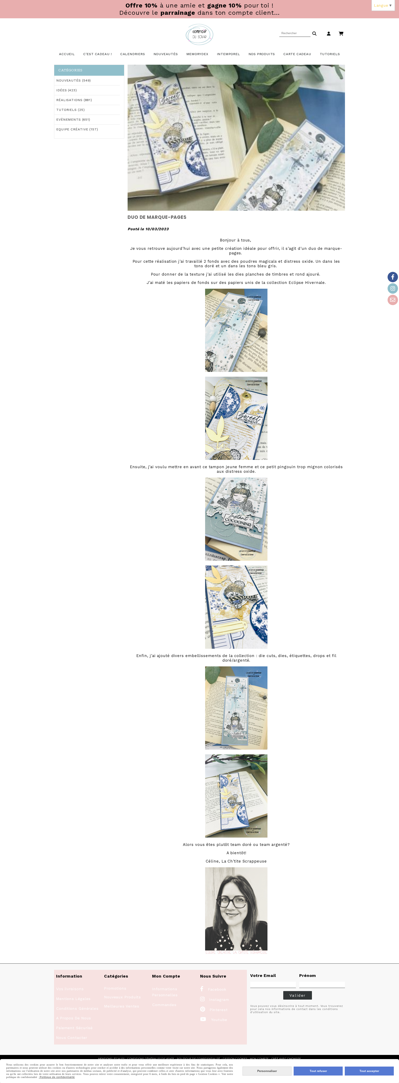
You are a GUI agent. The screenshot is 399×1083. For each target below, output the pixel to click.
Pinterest (214, 1009)
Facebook (213, 989)
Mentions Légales (73, 998)
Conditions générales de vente (150, 1058)
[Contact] (393, 300)
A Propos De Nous (73, 1018)
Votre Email (263, 975)
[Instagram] (393, 288)
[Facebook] (393, 277)
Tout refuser (318, 1071)
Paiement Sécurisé (74, 1028)
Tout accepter (369, 1071)
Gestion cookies (235, 1058)
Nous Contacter (71, 1037)
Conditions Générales (77, 1008)
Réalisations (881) (74, 100)
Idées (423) (66, 90)
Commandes (164, 1005)
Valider (297, 995)
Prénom (307, 975)
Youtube (213, 1019)
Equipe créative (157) (77, 129)
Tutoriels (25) (70, 110)
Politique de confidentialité (198, 1058)
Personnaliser (267, 1071)
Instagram (214, 999)
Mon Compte (259, 1058)
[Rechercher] (314, 33)
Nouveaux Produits (122, 997)
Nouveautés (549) (73, 80)
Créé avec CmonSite (286, 1058)
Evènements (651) (73, 119)
